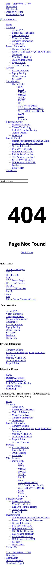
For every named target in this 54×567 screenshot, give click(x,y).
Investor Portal (13, 515)
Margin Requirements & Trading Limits (31, 517)
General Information (21, 523)
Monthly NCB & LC (16, 358)
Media (21, 493)
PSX (8, 277)
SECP (9, 272)
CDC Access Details (28, 482)
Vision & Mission (14, 313)
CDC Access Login (15, 280)
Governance (12, 322)
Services (10, 444)
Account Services (14, 324)
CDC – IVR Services (16, 288)
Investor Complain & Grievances (27, 520)
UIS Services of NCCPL (24, 539)
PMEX (9, 291)
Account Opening (20, 442)
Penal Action (18, 544)
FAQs (9, 375)
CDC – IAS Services (16, 283)
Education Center (14, 498)
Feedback (10, 335)
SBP (8, 296)
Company (10, 404)
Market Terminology (16, 380)
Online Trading (13, 330)
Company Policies (14, 349)
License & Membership (23, 409)
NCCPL (10, 285)
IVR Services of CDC (22, 528)
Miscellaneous (13, 458)
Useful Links (18, 461)
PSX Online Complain (22, 531)
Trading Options (13, 386)
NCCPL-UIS (12, 275)
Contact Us (11, 338)
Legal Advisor (13, 363)
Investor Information (15, 423)
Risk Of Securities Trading (18, 383)
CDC (8, 293)
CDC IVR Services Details (31, 488)
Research (22, 496)
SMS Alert (11, 332)
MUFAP (22, 469)
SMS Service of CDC (22, 536)
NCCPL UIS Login (15, 269)
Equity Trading (13, 327)
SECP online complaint (23, 533)
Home (9, 401)
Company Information (16, 319)
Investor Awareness (15, 377)
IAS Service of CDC (22, 525)
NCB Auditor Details (16, 360)
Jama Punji (11, 388)
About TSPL (12, 311)
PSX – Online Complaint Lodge (21, 299)
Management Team (15, 316)
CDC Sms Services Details (31, 485)
